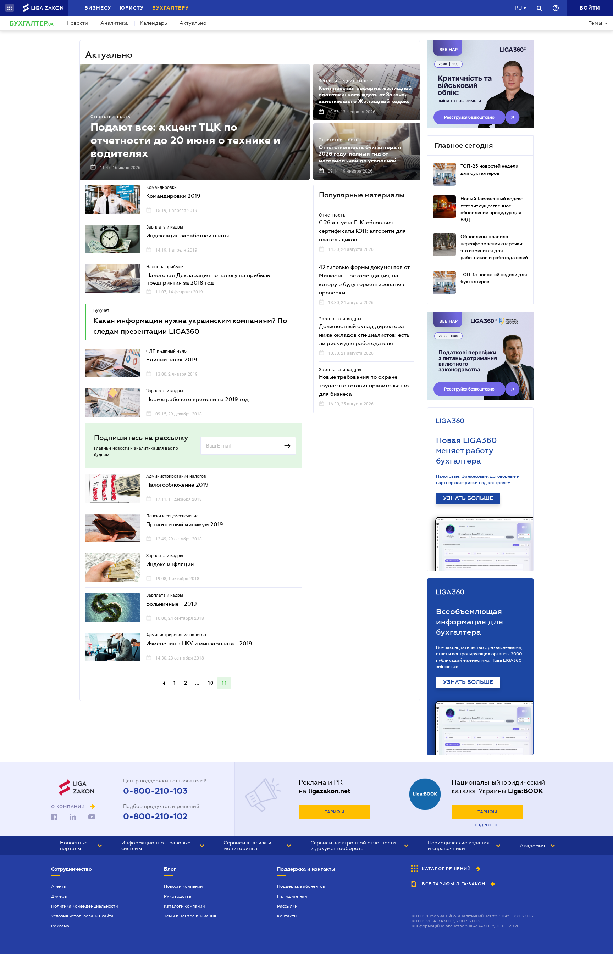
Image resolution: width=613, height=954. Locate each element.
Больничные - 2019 (171, 603)
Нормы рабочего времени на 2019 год (197, 399)
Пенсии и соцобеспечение (172, 516)
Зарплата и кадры (164, 227)
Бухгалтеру (170, 8)
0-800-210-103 (155, 791)
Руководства (177, 896)
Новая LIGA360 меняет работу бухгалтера (466, 450)
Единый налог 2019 (171, 359)
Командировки (161, 187)
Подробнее (487, 825)
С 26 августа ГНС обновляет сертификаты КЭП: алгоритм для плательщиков (362, 230)
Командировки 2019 (173, 195)
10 (210, 683)
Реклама (60, 926)
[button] (9, 8)
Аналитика (114, 23)
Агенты (59, 886)
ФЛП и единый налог (167, 351)
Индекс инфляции (170, 564)
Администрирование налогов (176, 476)
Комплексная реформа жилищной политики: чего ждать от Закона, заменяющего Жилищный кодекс (365, 94)
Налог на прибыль (165, 266)
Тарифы (334, 811)
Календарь (153, 23)
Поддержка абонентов (301, 886)
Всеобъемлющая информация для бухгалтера (469, 621)
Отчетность (332, 215)
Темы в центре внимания (190, 916)
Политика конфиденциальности (84, 906)
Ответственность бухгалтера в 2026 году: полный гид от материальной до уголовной (360, 153)
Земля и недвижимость (346, 80)
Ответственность (110, 116)
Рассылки (287, 906)
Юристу (132, 8)
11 (224, 683)
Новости (77, 23)
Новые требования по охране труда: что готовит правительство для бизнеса (364, 385)
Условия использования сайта (82, 916)
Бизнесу (97, 8)
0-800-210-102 (155, 816)
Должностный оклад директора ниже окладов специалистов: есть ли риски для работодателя (364, 334)
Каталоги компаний (184, 906)
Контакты (287, 916)
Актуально (193, 23)
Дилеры (59, 896)
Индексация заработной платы (187, 235)
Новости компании (183, 886)
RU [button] (518, 8)
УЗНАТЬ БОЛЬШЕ (468, 498)
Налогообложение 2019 (177, 484)
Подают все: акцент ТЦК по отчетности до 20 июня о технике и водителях (185, 140)
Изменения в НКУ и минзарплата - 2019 (199, 643)
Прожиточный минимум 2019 (184, 524)
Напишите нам (292, 896)
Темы (595, 23)
